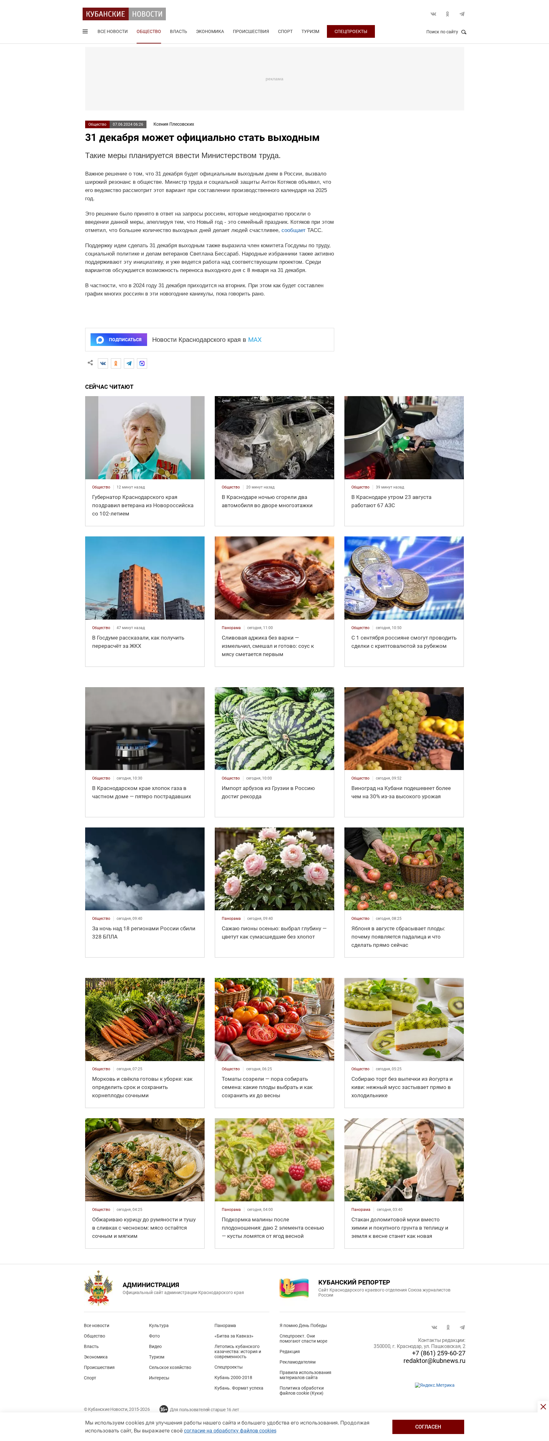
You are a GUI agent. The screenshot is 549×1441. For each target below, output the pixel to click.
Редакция (290, 1351)
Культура (159, 1325)
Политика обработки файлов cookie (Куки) (302, 1390)
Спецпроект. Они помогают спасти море (303, 1338)
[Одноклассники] (116, 363)
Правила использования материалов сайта (305, 1375)
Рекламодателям (297, 1362)
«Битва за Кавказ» (234, 1335)
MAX (255, 339)
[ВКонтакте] (103, 363)
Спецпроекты (351, 31)
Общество (149, 31)
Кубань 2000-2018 (233, 1377)
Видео (155, 1346)
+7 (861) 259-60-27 (438, 1353)
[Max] (142, 363)
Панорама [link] (231, 628)
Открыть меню (86, 33)
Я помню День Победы (303, 1325)
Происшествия (251, 31)
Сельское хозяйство (170, 1367)
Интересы (159, 1377)
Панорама (225, 1325)
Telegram (462, 14)
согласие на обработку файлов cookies (230, 1431)
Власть (178, 31)
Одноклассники (447, 14)
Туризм (310, 31)
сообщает (293, 230)
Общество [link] (101, 487)
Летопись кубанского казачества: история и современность (237, 1351)
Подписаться (125, 339)
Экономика (210, 31)
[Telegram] (129, 363)
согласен (428, 1427)
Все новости (113, 31)
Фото (154, 1335)
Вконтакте (433, 14)
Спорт (285, 31)
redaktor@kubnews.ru (434, 1361)
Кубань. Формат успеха (238, 1388)
